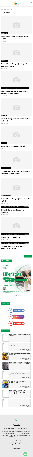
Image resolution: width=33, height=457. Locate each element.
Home (3, 9)
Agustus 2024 (4, 33)
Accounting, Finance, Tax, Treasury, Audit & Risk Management (15, 88)
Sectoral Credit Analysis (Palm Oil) (13, 146)
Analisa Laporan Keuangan (10, 237)
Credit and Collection (6, 168)
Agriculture (3, 115)
